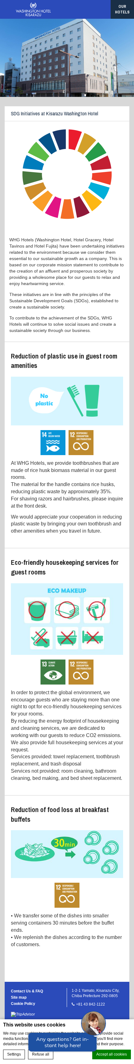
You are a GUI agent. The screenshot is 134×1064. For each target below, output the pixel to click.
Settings (14, 1054)
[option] (67, 58)
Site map (18, 997)
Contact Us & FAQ (27, 991)
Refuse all (40, 1054)
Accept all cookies (111, 1054)
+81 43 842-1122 (90, 1004)
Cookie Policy (23, 1003)
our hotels (122, 9)
